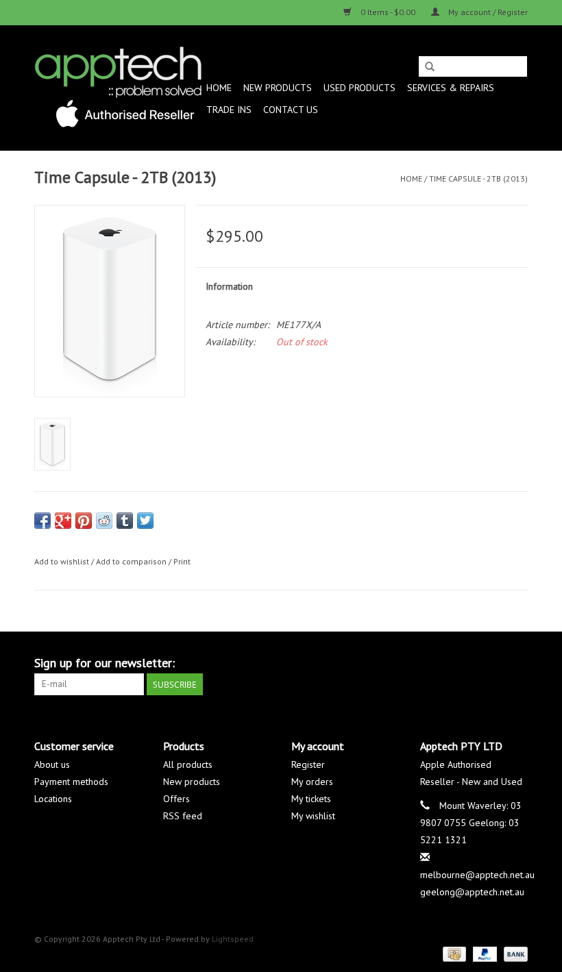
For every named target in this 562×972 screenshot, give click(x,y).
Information (229, 286)
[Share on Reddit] (104, 520)
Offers (176, 799)
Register (308, 764)
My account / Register (487, 12)
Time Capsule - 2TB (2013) (478, 178)
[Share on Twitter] (145, 520)
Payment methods (71, 781)
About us (52, 764)
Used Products (359, 88)
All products (187, 764)
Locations (53, 799)
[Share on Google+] (63, 520)
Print (182, 561)
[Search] (429, 67)
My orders (312, 781)
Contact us (290, 109)
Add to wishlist (61, 561)
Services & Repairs (450, 88)
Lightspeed (233, 939)
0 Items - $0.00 (387, 12)
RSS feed (182, 816)
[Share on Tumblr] (125, 520)
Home (219, 88)
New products (191, 781)
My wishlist (313, 816)
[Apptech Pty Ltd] (118, 87)
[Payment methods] (453, 953)
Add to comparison (132, 561)
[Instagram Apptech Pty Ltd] (517, 663)
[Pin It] (83, 520)
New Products (277, 88)
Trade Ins (229, 109)
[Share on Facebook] (42, 520)
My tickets (311, 799)
